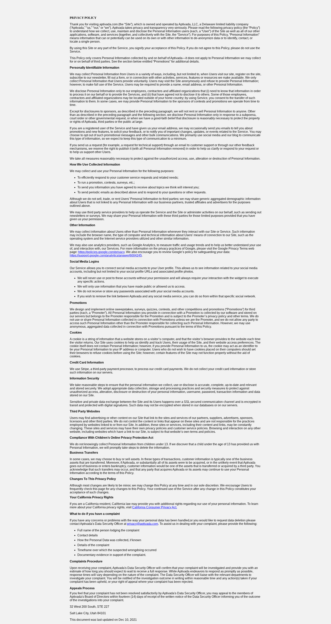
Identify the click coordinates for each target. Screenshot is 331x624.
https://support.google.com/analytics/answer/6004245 (106, 255)
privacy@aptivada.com (142, 523)
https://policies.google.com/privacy (101, 252)
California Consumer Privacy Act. (154, 507)
